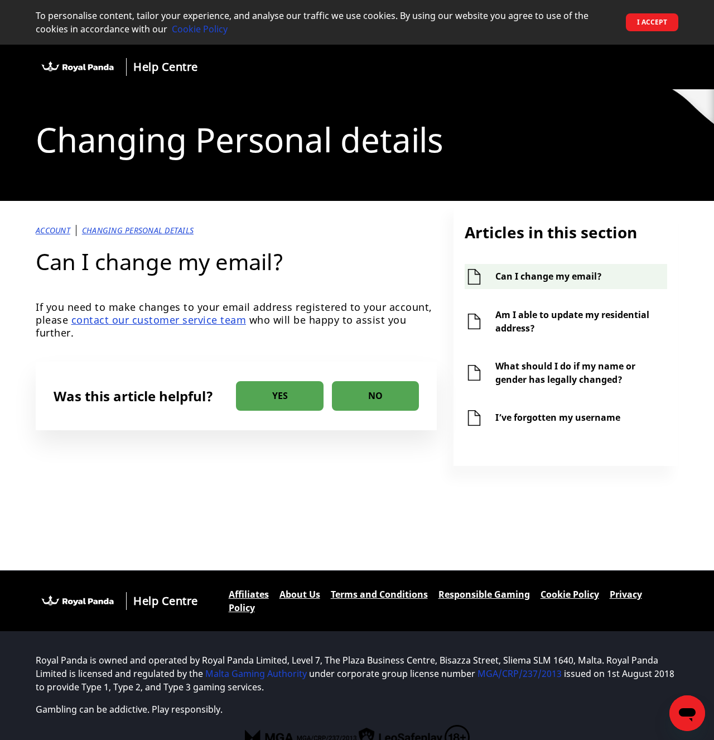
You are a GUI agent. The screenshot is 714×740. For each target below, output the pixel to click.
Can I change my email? (548, 276)
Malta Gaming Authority (256, 673)
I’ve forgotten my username (557, 417)
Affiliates (249, 594)
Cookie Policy (200, 29)
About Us (299, 594)
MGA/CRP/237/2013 (519, 673)
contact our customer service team (159, 319)
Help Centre (165, 66)
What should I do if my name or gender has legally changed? (565, 373)
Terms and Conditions (379, 594)
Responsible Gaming (484, 594)
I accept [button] (652, 22)
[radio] (279, 396)
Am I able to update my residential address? (572, 321)
